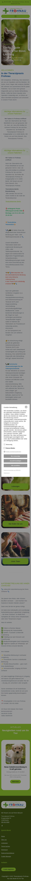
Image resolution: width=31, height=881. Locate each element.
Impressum (7, 473)
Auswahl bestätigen (15, 460)
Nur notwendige (15, 456)
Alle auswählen (15, 465)
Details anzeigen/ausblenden (13, 451)
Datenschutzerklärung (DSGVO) (12, 470)
